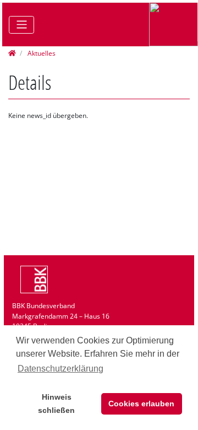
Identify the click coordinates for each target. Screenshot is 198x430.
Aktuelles (41, 53)
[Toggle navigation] (21, 25)
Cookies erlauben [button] (141, 403)
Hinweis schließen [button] (56, 404)
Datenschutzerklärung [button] (60, 368)
